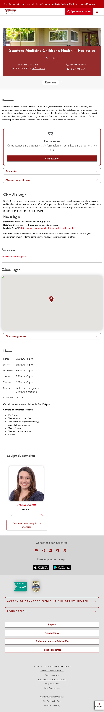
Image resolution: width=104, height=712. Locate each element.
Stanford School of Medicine (52, 696)
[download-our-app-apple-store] (41, 567)
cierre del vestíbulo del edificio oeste (34, 4)
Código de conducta (52, 683)
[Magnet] (16, 586)
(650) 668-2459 (78, 64)
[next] (42, 515)
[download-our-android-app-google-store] (62, 567)
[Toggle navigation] (97, 11)
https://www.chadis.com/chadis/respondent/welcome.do (47, 228)
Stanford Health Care (52, 701)
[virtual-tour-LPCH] (36, 551)
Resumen (50, 82)
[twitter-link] (64, 551)
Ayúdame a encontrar (80, 11)
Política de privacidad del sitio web (52, 679)
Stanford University (52, 705)
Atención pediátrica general (14, 256)
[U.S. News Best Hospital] (35, 586)
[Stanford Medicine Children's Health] (34, 12)
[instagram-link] (43, 551)
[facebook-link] (58, 551)
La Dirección (38, 68)
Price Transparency (52, 688)
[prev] (12, 515)
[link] (52, 158)
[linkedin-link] (51, 551)
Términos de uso (52, 675)
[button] (52, 299)
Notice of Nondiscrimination (52, 670)
